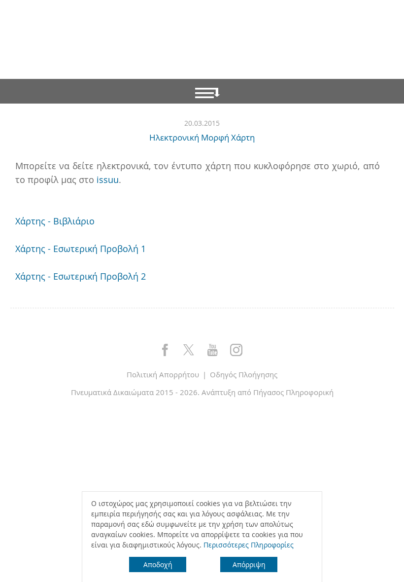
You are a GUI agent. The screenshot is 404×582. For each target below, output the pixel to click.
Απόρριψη (249, 564)
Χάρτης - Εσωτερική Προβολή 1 (80, 249)
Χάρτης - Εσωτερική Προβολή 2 (80, 276)
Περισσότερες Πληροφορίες (248, 544)
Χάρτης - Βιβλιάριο (55, 221)
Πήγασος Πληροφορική (293, 392)
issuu (108, 179)
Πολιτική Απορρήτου (163, 374)
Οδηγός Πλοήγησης (243, 374)
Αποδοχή (157, 564)
